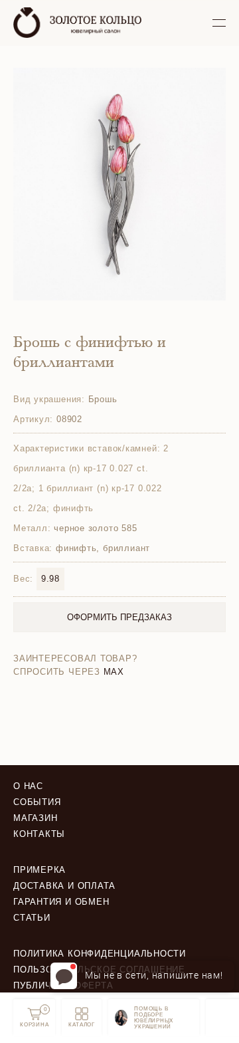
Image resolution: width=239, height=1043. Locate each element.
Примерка (39, 870)
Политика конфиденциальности (99, 954)
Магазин (35, 818)
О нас (28, 786)
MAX (114, 672)
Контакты (39, 834)
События (36, 802)
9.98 (50, 579)
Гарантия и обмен (61, 902)
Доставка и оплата (64, 886)
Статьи (31, 918)
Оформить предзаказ (119, 617)
